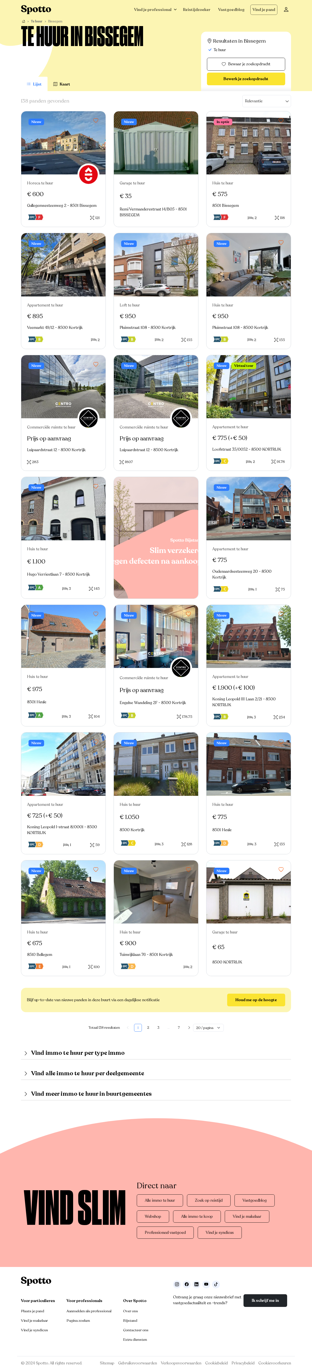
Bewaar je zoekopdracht (249, 64)
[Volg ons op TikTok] (216, 1284)
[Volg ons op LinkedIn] (196, 1284)
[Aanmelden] (286, 10)
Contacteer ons (135, 1330)
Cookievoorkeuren (274, 1363)
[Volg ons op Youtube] (206, 1284)
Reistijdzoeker (196, 9)
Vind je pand (264, 9)
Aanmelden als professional (89, 1311)
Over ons (130, 1311)
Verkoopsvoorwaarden (181, 1363)
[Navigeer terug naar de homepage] (36, 9)
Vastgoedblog (231, 9)
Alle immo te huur (160, 1200)
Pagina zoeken (78, 1320)
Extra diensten (135, 1339)
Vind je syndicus (220, 1232)
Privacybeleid (243, 1363)
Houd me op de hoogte (256, 1000)
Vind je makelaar (247, 1216)
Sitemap (107, 1363)
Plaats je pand (32, 1311)
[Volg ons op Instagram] (177, 1284)
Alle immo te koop (197, 1216)
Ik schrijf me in (265, 1300)
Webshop (153, 1216)
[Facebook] (187, 1284)
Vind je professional (152, 9)
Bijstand (130, 1320)
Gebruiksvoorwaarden (137, 1363)
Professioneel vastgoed (165, 1232)
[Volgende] (189, 1028)
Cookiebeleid (216, 1363)
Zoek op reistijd (209, 1200)
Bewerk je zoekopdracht (246, 79)
